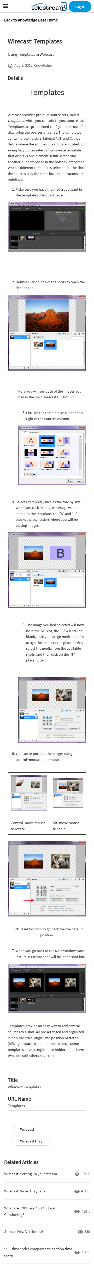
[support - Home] (47, 6)
